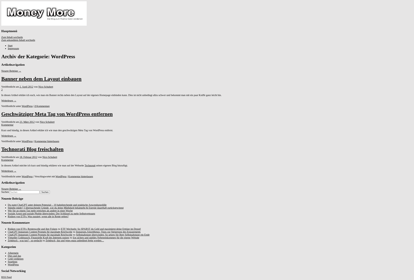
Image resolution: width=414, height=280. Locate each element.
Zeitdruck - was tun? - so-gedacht (25, 240)
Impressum (13, 48)
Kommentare (42, 106)
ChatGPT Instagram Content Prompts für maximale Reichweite (40, 231)
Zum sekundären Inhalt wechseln (18, 40)
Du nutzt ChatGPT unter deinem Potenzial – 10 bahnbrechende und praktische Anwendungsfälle (57, 205)
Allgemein (13, 253)
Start (10, 45)
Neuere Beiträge (11, 71)
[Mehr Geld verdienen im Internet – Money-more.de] (44, 24)
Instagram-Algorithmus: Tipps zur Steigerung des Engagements (108, 231)
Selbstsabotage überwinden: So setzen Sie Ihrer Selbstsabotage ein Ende (113, 234)
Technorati (90, 165)
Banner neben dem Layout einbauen (41, 79)
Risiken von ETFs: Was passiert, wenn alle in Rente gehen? (38, 216)
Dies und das (14, 256)
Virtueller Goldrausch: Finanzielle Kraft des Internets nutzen (38, 237)
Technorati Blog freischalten (32, 149)
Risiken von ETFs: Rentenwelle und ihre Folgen (32, 229)
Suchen (5, 192)
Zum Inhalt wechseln (12, 37)
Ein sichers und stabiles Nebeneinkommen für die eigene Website (106, 237)
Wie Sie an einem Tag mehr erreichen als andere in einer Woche (40, 210)
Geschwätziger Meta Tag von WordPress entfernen (57, 114)
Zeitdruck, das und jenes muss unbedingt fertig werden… (75, 240)
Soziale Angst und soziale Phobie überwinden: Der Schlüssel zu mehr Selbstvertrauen (51, 213)
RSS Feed (6, 277)
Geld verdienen (15, 258)
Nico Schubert (45, 86)
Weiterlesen (8, 100)
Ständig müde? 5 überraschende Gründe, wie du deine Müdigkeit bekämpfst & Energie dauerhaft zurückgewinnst (66, 207)
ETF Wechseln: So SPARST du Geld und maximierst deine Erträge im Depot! (101, 229)
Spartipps (12, 261)
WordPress (27, 106)
